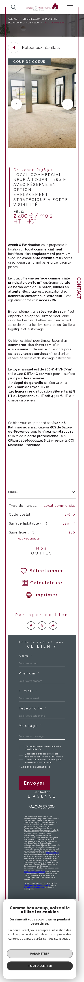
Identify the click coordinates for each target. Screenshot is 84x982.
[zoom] (42, 146)
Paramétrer (39, 953)
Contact (79, 288)
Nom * (26, 655)
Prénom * (29, 673)
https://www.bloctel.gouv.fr (34, 872)
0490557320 (42, 806)
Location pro (16, 22)
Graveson (33, 22)
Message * (30, 725)
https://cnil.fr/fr (52, 853)
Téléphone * (33, 708)
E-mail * (28, 691)
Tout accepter (40, 966)
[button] (67, 104)
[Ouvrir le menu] (70, 7)
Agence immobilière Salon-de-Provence (32, 19)
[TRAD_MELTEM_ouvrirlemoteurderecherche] (13, 7)
